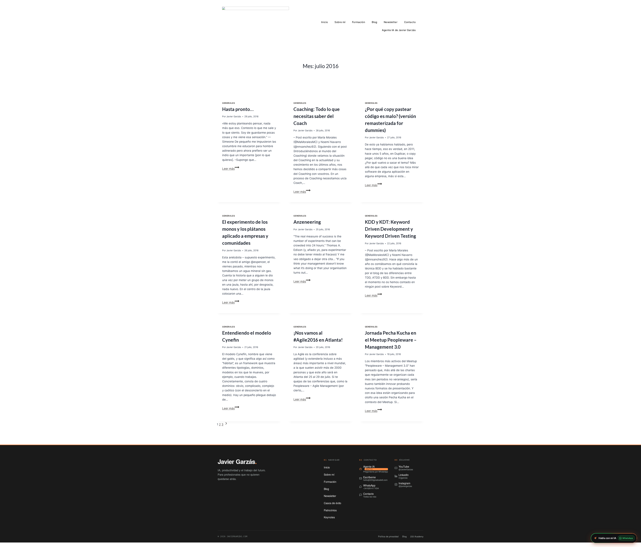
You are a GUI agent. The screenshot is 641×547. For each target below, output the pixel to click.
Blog (374, 22)
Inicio (324, 22)
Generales (228, 103)
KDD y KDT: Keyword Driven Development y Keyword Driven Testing (390, 229)
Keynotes (329, 517)
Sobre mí (340, 22)
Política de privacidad (388, 536)
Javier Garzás (233, 116)
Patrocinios (330, 510)
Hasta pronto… (238, 109)
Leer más (230, 168)
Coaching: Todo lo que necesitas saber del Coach (316, 116)
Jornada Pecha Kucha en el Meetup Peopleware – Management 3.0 (390, 340)
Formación (358, 22)
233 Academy (416, 536)
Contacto (410, 22)
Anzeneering (307, 222)
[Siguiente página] (226, 424)
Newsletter (390, 22)
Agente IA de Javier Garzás (399, 30)
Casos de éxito (332, 503)
